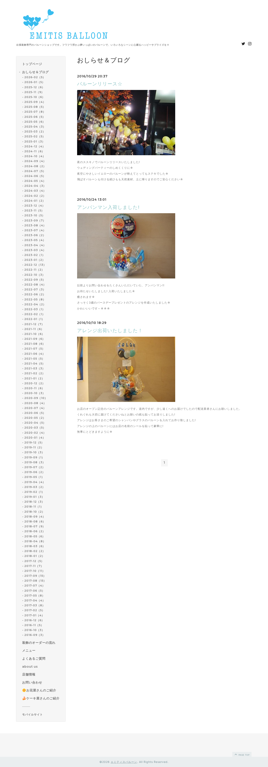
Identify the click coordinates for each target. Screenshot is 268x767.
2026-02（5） (35, 77)
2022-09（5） (35, 279)
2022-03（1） (34, 309)
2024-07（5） (35, 171)
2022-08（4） (35, 284)
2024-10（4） (35, 156)
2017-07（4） (34, 585)
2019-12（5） (34, 442)
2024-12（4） (34, 146)
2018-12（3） (34, 501)
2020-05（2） (35, 418)
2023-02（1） (34, 255)
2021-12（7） (34, 324)
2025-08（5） (35, 107)
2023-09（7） (35, 220)
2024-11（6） (34, 151)
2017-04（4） (34, 600)
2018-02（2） (34, 551)
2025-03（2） (35, 131)
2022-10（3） (34, 275)
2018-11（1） (33, 506)
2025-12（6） (34, 87)
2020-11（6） (34, 388)
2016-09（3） (34, 635)
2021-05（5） (34, 358)
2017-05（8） (34, 595)
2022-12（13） (35, 265)
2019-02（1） (34, 492)
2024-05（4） (35, 181)
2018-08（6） (35, 521)
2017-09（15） (35, 576)
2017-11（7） (34, 566)
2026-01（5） (34, 82)
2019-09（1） (34, 457)
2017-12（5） (34, 561)
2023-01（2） (34, 260)
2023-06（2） (35, 235)
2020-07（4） (35, 408)
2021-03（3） (34, 368)
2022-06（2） (35, 294)
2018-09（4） (35, 516)
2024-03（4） (35, 190)
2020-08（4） (35, 403)
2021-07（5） (34, 348)
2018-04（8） (35, 541)
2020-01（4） (35, 437)
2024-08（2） (35, 166)
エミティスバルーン (124, 761)
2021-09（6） (34, 339)
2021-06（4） (34, 353)
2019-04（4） (35, 482)
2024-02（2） (35, 196)
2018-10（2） (34, 511)
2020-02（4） (35, 432)
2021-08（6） (34, 343)
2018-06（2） (34, 531)
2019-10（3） (34, 452)
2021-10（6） (34, 334)
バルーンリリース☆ (99, 84)
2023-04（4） (35, 245)
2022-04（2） (35, 304)
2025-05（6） (34, 121)
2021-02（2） (34, 373)
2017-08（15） (35, 580)
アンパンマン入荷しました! (108, 207)
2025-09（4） (35, 102)
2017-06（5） (34, 590)
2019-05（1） (34, 477)
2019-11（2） (34, 447)
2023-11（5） (34, 210)
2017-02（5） (34, 610)
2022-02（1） (34, 314)
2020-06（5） (35, 413)
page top (244, 755)
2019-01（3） (34, 497)
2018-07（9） (34, 526)
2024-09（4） (35, 161)
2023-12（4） (34, 205)
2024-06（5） (35, 176)
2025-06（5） (34, 117)
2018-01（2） (34, 556)
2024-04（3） (35, 186)
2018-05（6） (34, 536)
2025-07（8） (35, 111)
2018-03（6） (34, 546)
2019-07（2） (34, 467)
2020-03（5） (35, 427)
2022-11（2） (34, 269)
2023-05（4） (35, 240)
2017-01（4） (34, 615)
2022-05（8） (35, 299)
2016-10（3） (34, 630)
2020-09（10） (35, 398)
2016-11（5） (34, 625)
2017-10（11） (34, 571)
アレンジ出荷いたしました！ (110, 330)
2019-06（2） (34, 472)
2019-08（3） (34, 462)
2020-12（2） (34, 383)
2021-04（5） (34, 363)
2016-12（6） (34, 620)
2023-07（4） (35, 230)
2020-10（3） (34, 393)
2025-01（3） (34, 141)
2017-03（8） (34, 605)
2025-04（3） (35, 126)
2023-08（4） (35, 225)
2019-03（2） (34, 487)
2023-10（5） (34, 215)
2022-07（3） (35, 289)
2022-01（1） (34, 319)
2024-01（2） (34, 200)
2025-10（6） (34, 97)
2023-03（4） (35, 250)
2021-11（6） (34, 329)
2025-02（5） (34, 136)
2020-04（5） (35, 422)
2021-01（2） (34, 378)
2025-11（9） (34, 92)
